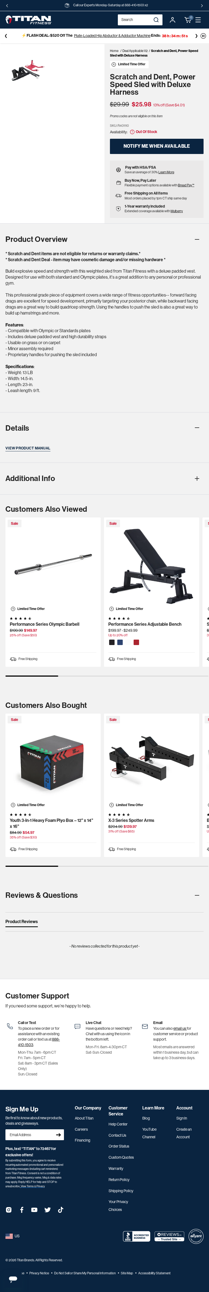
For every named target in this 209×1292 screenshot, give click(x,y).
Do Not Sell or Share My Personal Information (85, 1273)
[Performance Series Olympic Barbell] (53, 565)
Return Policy (119, 1179)
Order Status (119, 1146)
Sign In (181, 1118)
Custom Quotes (121, 1157)
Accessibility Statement (154, 1273)
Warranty (116, 1168)
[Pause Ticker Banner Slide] (203, 36)
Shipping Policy (121, 1191)
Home (114, 51)
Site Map (127, 1273)
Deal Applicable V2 (135, 51)
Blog (146, 1118)
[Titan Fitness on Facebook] (22, 1211)
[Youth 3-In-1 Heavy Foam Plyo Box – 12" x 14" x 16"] (53, 761)
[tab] (21, 923)
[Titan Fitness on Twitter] (47, 1211)
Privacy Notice (39, 1273)
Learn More (166, 172)
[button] (188, 19)
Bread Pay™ (186, 185)
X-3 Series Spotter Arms (131, 820)
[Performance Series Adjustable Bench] (151, 565)
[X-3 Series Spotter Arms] (151, 761)
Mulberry (177, 211)
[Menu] (198, 19)
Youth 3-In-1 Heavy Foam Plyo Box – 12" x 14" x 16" (51, 823)
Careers (81, 1129)
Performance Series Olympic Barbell (44, 624)
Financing (82, 1140)
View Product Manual (27, 448)
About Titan (84, 1118)
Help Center (118, 1124)
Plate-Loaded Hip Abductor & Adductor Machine (111, 35)
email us (180, 1028)
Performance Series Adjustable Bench (145, 624)
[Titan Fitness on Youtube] (34, 1211)
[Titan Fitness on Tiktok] (60, 1211)
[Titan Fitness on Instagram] (8, 1211)
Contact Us (117, 1135)
